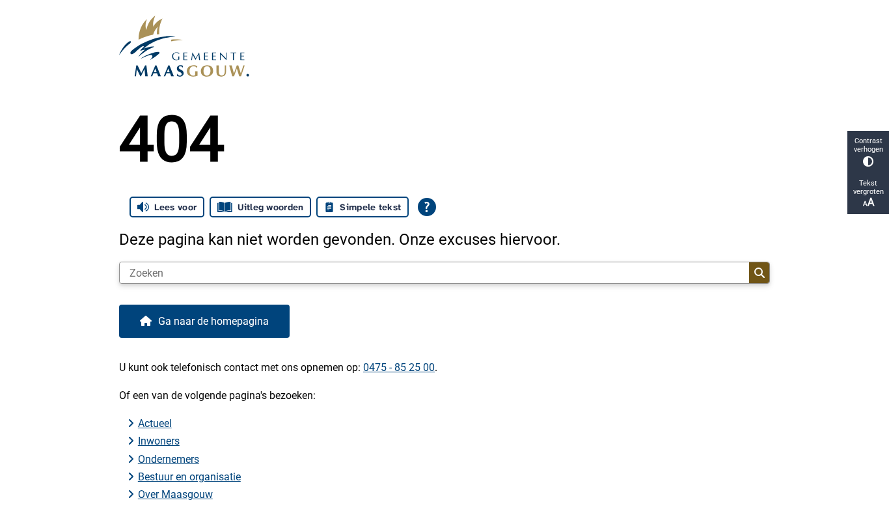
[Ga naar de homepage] (439, 46)
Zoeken (759, 272)
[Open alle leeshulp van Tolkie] (427, 207)
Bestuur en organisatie (189, 477)
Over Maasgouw (175, 494)
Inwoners (159, 441)
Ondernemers (168, 459)
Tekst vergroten (868, 187)
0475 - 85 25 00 (399, 367)
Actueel (155, 423)
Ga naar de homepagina (213, 321)
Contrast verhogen (868, 145)
